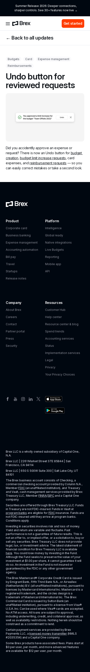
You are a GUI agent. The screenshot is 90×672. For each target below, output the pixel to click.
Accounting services (59, 338)
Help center (53, 317)
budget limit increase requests (43, 158)
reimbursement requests (48, 163)
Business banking (18, 235)
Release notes (16, 278)
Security (11, 345)
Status (49, 345)
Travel (10, 264)
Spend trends (54, 331)
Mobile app (53, 264)
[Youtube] (15, 398)
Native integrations (58, 242)
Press (10, 338)
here (9, 553)
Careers (11, 317)
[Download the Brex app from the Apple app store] (53, 399)
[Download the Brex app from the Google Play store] (55, 410)
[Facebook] (8, 398)
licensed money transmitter (48, 633)
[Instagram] (23, 398)
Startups (12, 271)
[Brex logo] (21, 23)
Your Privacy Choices (60, 374)
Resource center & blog (61, 324)
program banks (16, 513)
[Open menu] (8, 23)
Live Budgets (54, 249)
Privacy (50, 367)
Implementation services (62, 353)
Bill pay (11, 257)
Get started (73, 23)
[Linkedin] (31, 398)
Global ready (54, 235)
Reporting (52, 257)
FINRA (42, 495)
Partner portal (15, 331)
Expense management (22, 242)
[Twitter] (38, 398)
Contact (11, 324)
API (47, 271)
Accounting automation (22, 249)
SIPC (51, 495)
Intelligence (53, 228)
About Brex (13, 310)
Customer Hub (55, 310)
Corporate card (16, 228)
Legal (49, 360)
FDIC (21, 488)
